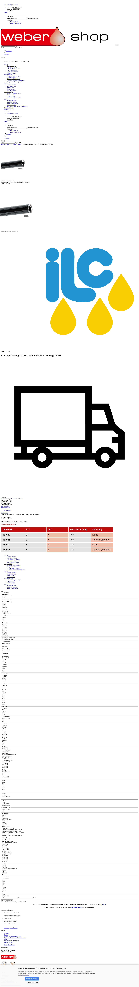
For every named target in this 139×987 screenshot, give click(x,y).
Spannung (4, 625)
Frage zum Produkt (5, 507)
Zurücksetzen (9, 900)
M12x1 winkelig (6, 796)
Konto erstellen (14, 21)
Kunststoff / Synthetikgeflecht (9, 868)
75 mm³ (4, 681)
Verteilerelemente (11, 86)
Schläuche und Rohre (12, 102)
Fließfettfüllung (6, 718)
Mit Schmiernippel (6, 759)
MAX (3, 822)
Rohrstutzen (10, 95)
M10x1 (4, 731)
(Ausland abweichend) (16, 499)
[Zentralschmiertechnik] (58, 45)
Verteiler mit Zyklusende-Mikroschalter (12, 835)
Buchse (4, 802)
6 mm (3, 704)
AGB (5, 939)
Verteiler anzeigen (11, 84)
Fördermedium (5, 650)
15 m (3, 788)
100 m (3, 790)
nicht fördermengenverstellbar (9, 842)
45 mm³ (4, 679)
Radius (3, 702)
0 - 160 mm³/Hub (6, 854)
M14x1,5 (4, 737)
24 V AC (4, 632)
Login (5, 12)
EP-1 (3, 816)
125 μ (3, 668)
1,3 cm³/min (5, 857)
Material (4, 865)
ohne (3, 721)
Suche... (19, 47)
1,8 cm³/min (5, 858)
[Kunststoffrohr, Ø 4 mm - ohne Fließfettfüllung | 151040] (24, 232)
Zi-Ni (3, 597)
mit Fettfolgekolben (7, 756)
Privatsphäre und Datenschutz (11, 940)
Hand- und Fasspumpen (13, 71)
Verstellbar (4, 646)
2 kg (3, 694)
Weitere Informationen (32, 982)
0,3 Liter (4, 689)
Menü (2, 57)
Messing (4, 870)
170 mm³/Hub (5, 850)
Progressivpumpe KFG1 (8, 828)
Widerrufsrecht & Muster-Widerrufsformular (15, 937)
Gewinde (4, 725)
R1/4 (3, 741)
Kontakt (6, 935)
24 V (3, 629)
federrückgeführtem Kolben (9, 754)
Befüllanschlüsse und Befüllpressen (16, 80)
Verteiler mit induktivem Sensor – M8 (11, 831)
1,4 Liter (4, 692)
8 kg (3, 698)
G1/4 (3, 744)
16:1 (3, 620)
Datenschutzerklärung (23, 975)
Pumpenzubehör (8, 74)
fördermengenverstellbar (8, 841)
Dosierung (4, 675)
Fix (3, 645)
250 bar (4, 662)
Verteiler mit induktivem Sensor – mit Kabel (13, 832)
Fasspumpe (5, 818)
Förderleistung (5, 839)
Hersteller (4, 708)
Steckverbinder (11, 96)
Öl (2, 652)
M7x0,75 (4, 727)
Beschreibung (7, 510)
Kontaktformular (77, 907)
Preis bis (7, 896)
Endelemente (5, 751)
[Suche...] (16, 47)
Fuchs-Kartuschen (6, 819)
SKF (3, 712)
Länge (3, 782)
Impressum (6, 933)
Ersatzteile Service (9, 106)
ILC (3, 710)
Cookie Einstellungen (9, 945)
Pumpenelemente (11, 77)
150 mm (4, 889)
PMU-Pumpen (5, 826)
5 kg (3, 697)
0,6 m (3, 783)
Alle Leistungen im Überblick (10, 928)
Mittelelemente (5, 753)
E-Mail (9, 16)
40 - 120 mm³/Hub (6, 852)
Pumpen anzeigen (11, 66)
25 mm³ (4, 678)
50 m (3, 789)
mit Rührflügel (5, 757)
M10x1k (4, 733)
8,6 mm (4, 884)
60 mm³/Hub (5, 845)
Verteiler (6, 83)
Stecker (4, 795)
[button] (6, 53)
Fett (3, 773)
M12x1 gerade (5, 803)
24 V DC (4, 630)
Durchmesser (5, 878)
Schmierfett (5, 653)
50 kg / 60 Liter (6, 612)
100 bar (4, 659)
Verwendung (5, 815)
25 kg (3, 610)
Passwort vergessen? (15, 23)
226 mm (4, 891)
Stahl (3, 874)
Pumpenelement (6, 643)
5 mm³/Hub (5, 844)
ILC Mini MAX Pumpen (13, 69)
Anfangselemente (6, 750)
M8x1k (4, 728)
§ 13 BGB (103, 904)
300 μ (3, 669)
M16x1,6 (4, 738)
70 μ (3, 671)
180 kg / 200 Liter (6, 613)
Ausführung (5, 748)
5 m (3, 785)
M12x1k (4, 735)
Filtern (2, 900)
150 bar (4, 661)
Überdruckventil (6, 809)
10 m (3, 786)
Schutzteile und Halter (12, 103)
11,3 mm (4, 887)
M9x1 (3, 730)
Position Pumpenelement (8, 639)
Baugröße (4, 685)
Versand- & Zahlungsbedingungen (12, 936)
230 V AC (4, 635)
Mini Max (4, 824)
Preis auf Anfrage (5, 506)
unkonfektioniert (6, 777)
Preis (3, 896)
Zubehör (6, 99)
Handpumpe (5, 821)
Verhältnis (4, 617)
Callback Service (8, 942)
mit (3, 720)
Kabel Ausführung (6, 601)
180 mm (4, 890)
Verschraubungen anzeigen (14, 93)
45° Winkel (5, 766)
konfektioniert (5, 776)
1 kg (3, 691)
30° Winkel (5, 764)
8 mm (3, 883)
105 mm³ (4, 676)
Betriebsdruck (5, 658)
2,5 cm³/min (5, 860)
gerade (3, 769)
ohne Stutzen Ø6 (6, 762)
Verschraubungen (8, 92)
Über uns (25, 106)
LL (3, 688)
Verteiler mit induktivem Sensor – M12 (12, 829)
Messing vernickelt (7, 596)
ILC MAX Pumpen (12, 67)
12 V (3, 626)
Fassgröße (4, 609)
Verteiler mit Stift (6, 834)
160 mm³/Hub (5, 848)
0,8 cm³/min (5, 855)
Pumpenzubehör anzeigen (13, 76)
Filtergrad (4, 666)
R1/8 (3, 743)
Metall (3, 871)
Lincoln (4, 711)
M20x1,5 (4, 740)
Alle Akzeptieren (31, 979)
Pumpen (6, 64)
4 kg (3, 695)
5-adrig (4, 604)
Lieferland (10, 9)
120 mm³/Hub (5, 847)
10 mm (3, 886)
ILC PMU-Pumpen (12, 70)
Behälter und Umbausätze (13, 79)
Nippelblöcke (10, 87)
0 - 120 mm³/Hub (6, 851)
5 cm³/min (4, 861)
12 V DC (4, 627)
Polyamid (4, 873)
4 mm (3, 880)
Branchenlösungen (18, 106)
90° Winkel (5, 767)
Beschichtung (5, 594)
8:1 (3, 619)
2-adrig (4, 603)
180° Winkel (5, 763)
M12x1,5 (4, 734)
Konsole (4, 770)
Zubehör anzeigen (11, 100)
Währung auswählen (12, 7)
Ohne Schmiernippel (7, 760)
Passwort (9, 18)
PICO (3, 825)
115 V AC (4, 633)
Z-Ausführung (5, 772)
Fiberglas (4, 867)
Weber (3, 714)
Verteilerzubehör (11, 89)
